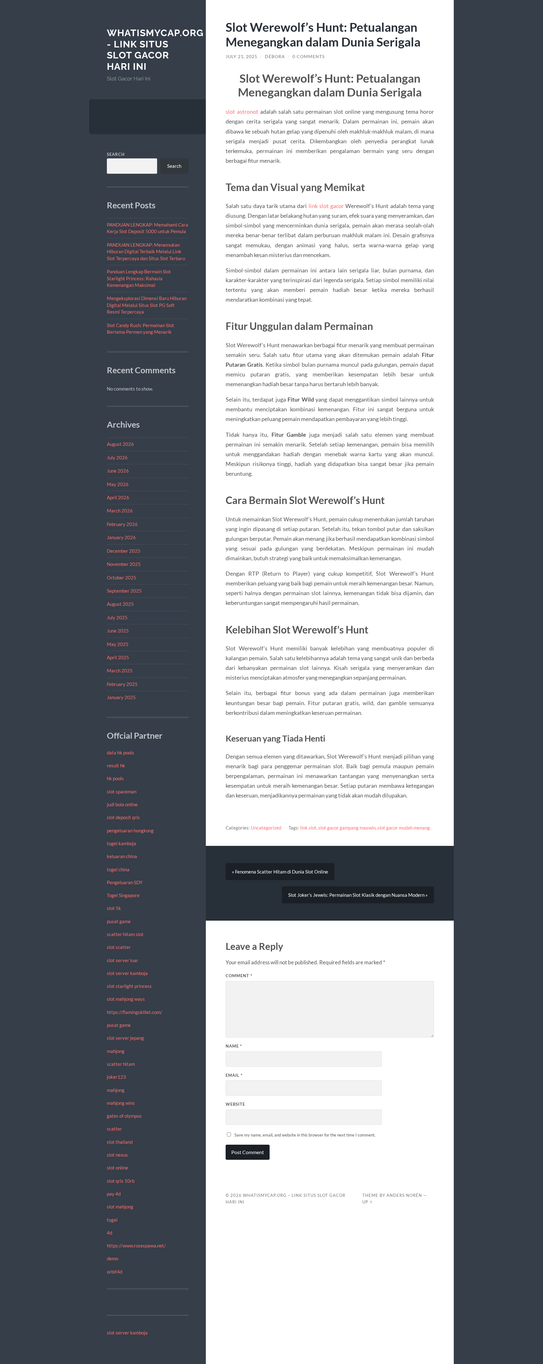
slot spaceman (121, 791)
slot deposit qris (123, 817)
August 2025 (120, 604)
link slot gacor (326, 205)
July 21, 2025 (241, 56)
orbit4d (114, 1271)
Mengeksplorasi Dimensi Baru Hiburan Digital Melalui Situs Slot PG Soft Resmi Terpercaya (147, 305)
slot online (117, 1167)
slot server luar (122, 960)
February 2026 (122, 524)
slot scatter (119, 947)
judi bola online (122, 804)
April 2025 (118, 657)
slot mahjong (120, 1206)
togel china (118, 869)
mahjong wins (121, 1103)
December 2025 (123, 551)
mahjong (115, 1051)
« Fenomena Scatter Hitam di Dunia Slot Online (280, 871)
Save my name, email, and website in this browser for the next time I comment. (305, 1134)
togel (112, 1220)
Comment (239, 975)
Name (234, 1046)
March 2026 (120, 510)
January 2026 (121, 537)
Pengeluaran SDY (124, 882)
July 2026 (117, 457)
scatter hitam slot (125, 934)
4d (109, 1232)
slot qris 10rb (120, 1181)
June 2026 (118, 471)
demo (112, 1258)
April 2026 (118, 497)
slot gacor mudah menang (403, 827)
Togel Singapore (123, 895)
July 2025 (117, 617)
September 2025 (124, 591)
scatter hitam (121, 1064)
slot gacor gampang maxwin (347, 827)
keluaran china (122, 856)
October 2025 (121, 577)
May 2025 (118, 644)
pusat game (119, 921)
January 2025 (121, 697)
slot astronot (242, 111)
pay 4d (114, 1194)
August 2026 (120, 444)
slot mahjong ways (126, 999)
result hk (116, 765)
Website (235, 1104)
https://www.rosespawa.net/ (136, 1245)
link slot (308, 827)
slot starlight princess (129, 986)
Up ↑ (367, 1201)
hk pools (115, 778)
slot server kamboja (127, 973)
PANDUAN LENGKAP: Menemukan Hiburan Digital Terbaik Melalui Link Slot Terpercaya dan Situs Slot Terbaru (146, 251)
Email (234, 1075)
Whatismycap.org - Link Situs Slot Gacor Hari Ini (155, 49)
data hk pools (120, 752)
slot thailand (120, 1142)
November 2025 (124, 564)
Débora (275, 56)
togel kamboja (121, 843)
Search (116, 154)
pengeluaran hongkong (130, 830)
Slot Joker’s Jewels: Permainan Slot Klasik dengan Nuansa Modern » (358, 895)
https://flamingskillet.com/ (134, 1012)
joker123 (116, 1077)
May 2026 (118, 484)
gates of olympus (124, 1116)
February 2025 (122, 684)
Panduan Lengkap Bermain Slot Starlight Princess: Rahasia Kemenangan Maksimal (139, 278)
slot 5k (114, 908)
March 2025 (120, 670)
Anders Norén (404, 1195)
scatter (114, 1128)
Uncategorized (266, 827)
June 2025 (118, 630)
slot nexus (117, 1155)
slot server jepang (125, 1038)
